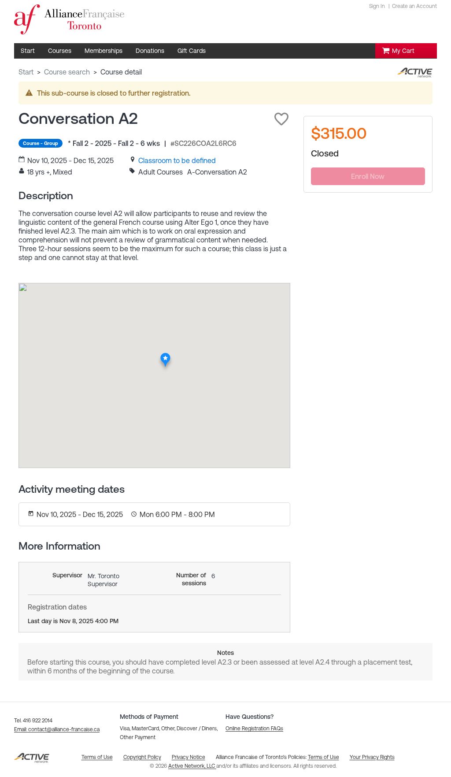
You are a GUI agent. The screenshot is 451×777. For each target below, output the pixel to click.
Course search (67, 72)
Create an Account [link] (414, 6)
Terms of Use (323, 757)
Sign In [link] (377, 6)
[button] (281, 119)
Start (25, 72)
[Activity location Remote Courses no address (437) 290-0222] (166, 355)
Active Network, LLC (192, 766)
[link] (177, 160)
